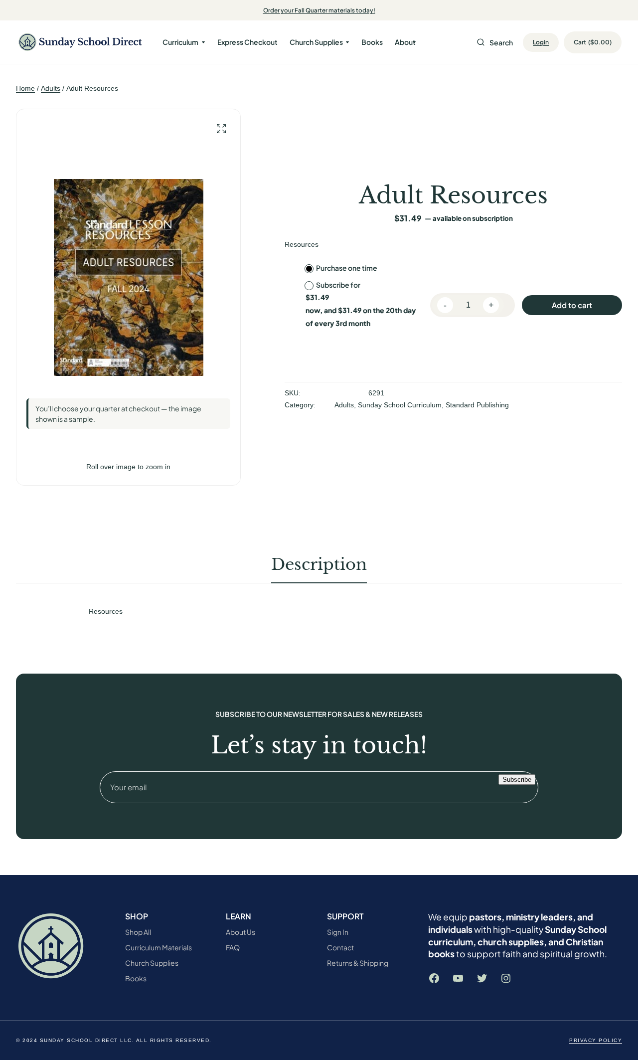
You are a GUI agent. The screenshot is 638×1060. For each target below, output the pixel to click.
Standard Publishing (477, 405)
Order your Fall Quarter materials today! (319, 10)
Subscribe (516, 779)
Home (25, 88)
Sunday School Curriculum (400, 405)
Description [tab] (319, 564)
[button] (221, 129)
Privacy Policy (595, 1040)
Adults (50, 88)
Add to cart (572, 305)
